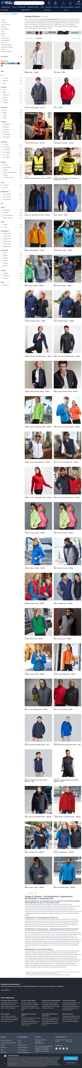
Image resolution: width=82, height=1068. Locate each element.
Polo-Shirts (4, 22)
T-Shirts (3, 20)
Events (2, 1050)
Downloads (3, 1052)
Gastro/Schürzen (5, 38)
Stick (65, 10)
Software (56, 7)
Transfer (14, 7)
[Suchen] (42, 3)
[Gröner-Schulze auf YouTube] (67, 1049)
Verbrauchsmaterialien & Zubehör (70, 7)
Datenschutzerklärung (12, 1063)
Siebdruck (48, 10)
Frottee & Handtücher (6, 45)
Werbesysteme (26, 10)
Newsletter (4, 1047)
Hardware (48, 7)
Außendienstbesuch (23, 1047)
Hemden (3, 33)
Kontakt (3, 1045)
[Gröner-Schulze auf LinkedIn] (63, 1049)
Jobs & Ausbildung (22, 1050)
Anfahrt (20, 1042)
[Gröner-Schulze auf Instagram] (60, 1049)
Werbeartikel (22, 7)
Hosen (2, 36)
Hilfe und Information (6, 1040)
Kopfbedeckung (5, 40)
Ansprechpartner (22, 1045)
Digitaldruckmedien (33, 7)
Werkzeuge (4, 10)
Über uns (20, 1040)
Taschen (3, 49)
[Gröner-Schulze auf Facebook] (56, 1049)
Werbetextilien (5, 7)
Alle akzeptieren (70, 1058)
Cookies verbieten (71, 1062)
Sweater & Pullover (5, 24)
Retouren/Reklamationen (24, 1052)
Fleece (2, 31)
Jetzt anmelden (5, 990)
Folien (42, 7)
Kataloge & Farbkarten (6, 51)
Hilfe (49, 4)
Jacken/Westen (5, 29)
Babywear (3, 27)
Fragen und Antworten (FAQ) (8, 1042)
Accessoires (4, 42)
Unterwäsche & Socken (7, 47)
